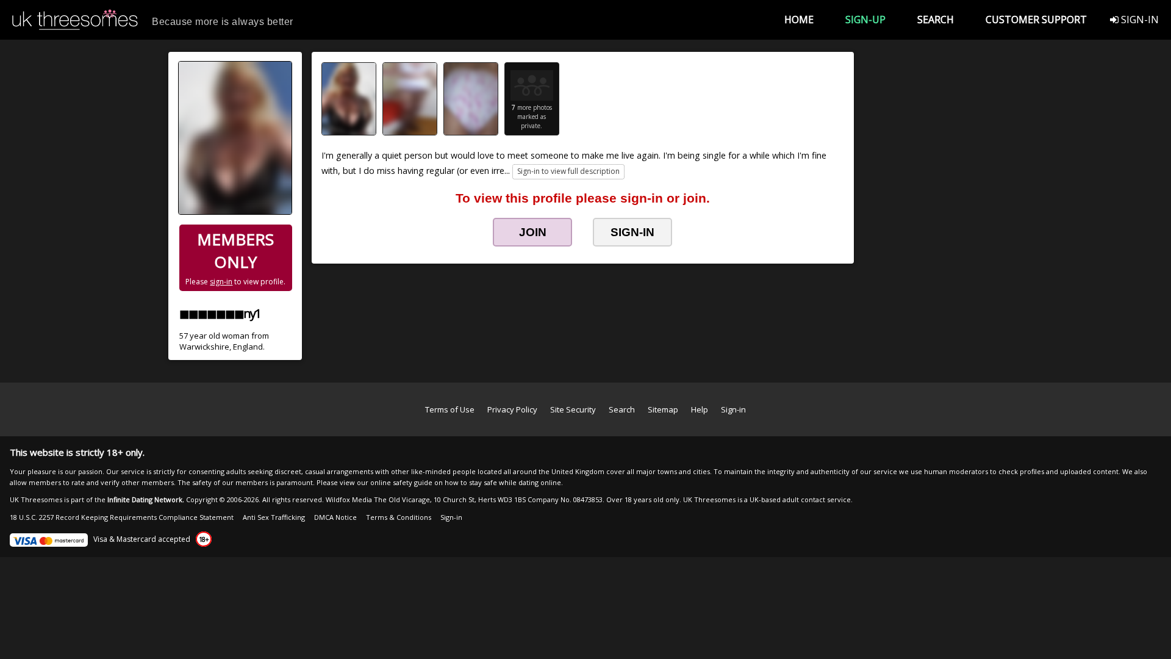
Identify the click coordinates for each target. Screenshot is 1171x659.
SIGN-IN (1139, 19)
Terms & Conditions (398, 517)
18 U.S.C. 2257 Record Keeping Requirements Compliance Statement (122, 517)
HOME (799, 19)
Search (622, 409)
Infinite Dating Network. (145, 499)
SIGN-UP (865, 19)
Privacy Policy (512, 409)
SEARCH (935, 19)
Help (699, 409)
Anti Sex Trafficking (274, 517)
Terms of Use (449, 409)
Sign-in (733, 409)
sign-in (221, 281)
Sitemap (663, 409)
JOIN (532, 232)
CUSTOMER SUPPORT (1036, 19)
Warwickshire (204, 346)
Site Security (573, 409)
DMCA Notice (335, 517)
